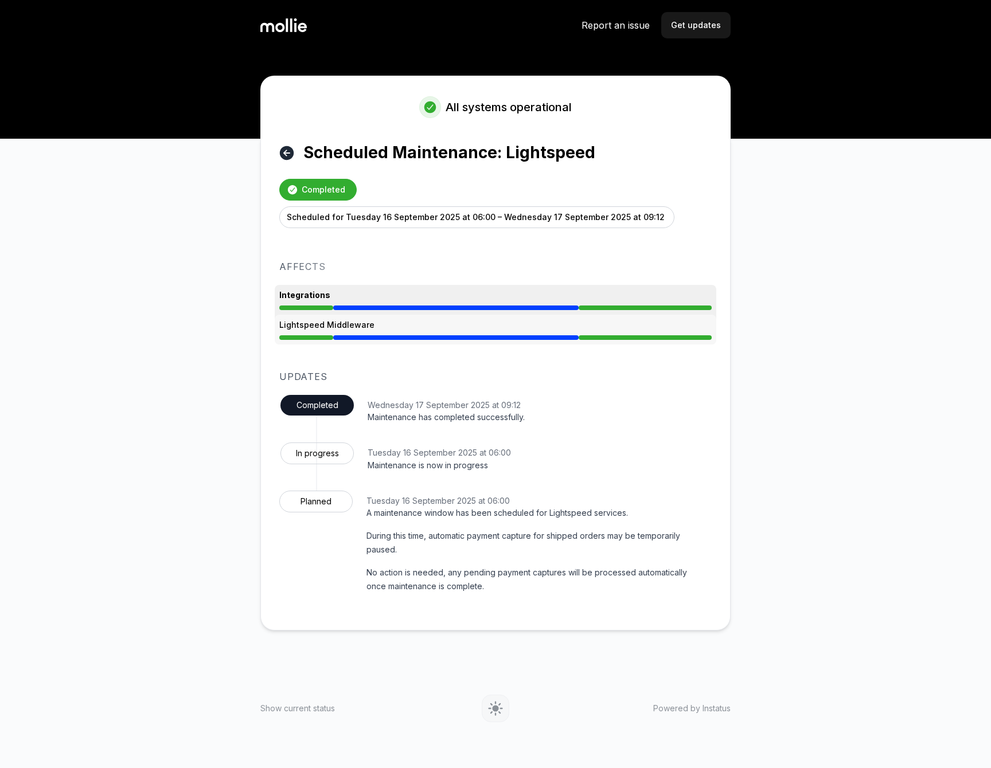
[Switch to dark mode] (495, 708)
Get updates (696, 25)
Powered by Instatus (692, 708)
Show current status (297, 708)
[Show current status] (287, 153)
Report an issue (616, 25)
